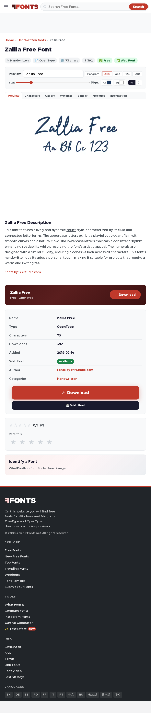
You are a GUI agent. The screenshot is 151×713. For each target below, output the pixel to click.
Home (9, 40)
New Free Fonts (17, 556)
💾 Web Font (76, 405)
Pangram (93, 73)
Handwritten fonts (32, 40)
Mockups (99, 95)
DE (18, 694)
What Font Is (14, 604)
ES (26, 694)
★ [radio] (13, 442)
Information (118, 95)
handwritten (15, 257)
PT (61, 694)
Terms (10, 659)
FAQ (8, 652)
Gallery (50, 95)
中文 (71, 694)
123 (127, 73)
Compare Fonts (17, 610)
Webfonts (12, 574)
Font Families (15, 581)
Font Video (13, 671)
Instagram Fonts (17, 617)
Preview (13, 95)
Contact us (13, 646)
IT (53, 694)
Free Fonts (13, 550)
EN (9, 694)
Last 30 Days (14, 677)
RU (81, 694)
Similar (82, 95)
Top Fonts (12, 562)
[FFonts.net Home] (25, 6)
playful (98, 235)
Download (127, 295)
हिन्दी (117, 694)
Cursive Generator (19, 623)
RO (35, 694)
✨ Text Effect (20, 629)
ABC (107, 73)
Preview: (15, 74)
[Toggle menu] (6, 7)
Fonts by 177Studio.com (23, 272)
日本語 (106, 694)
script (71, 230)
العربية (92, 694)
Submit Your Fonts (19, 587)
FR (44, 694)
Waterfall (66, 95)
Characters (32, 95)
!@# (137, 73)
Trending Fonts (16, 568)
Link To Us (12, 665)
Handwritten (67, 379)
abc (117, 73)
